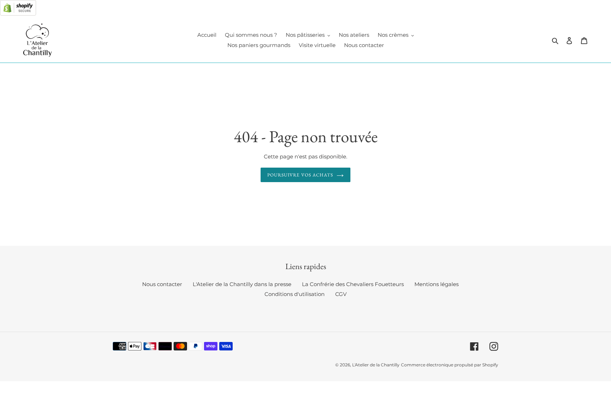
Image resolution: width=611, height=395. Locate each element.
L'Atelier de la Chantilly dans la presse (242, 284)
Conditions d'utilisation (294, 294)
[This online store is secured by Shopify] (18, 13)
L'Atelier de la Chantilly (376, 364)
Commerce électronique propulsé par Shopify (449, 364)
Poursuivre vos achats (300, 175)
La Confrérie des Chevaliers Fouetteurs (353, 284)
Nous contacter (162, 284)
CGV (341, 294)
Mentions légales (436, 284)
